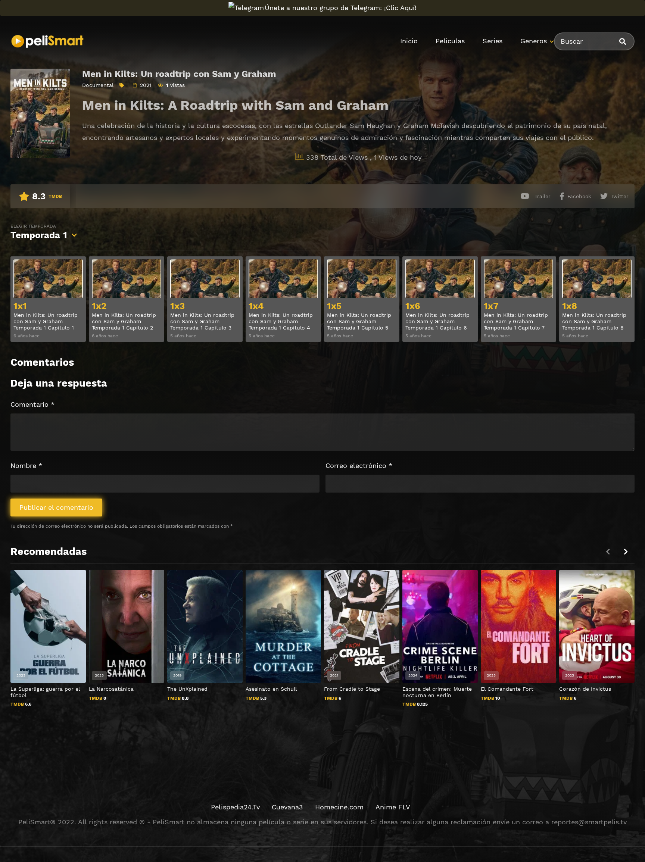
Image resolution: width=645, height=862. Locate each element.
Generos (533, 41)
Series (492, 41)
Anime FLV (393, 807)
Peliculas (450, 41)
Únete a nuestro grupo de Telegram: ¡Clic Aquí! (341, 8)
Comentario (32, 404)
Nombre (26, 465)
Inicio (409, 41)
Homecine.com (339, 807)
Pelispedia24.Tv (235, 807)
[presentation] (626, 552)
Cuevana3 (287, 807)
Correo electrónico (358, 465)
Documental (97, 85)
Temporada (38, 232)
